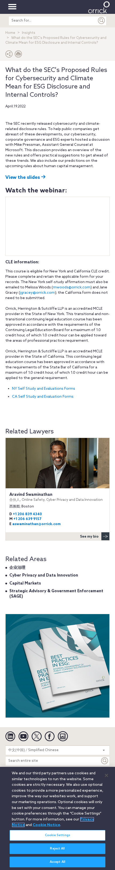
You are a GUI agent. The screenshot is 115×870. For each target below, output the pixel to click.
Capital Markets (25, 583)
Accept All (57, 862)
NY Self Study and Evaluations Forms (43, 388)
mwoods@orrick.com (71, 287)
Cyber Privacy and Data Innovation (43, 575)
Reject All (57, 849)
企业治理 (17, 567)
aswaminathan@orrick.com (36, 524)
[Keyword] (105, 761)
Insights (28, 33)
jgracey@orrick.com (37, 293)
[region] (57, 818)
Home (10, 33)
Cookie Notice (46, 825)
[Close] (106, 775)
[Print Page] (18, 55)
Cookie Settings (57, 835)
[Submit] (101, 21)
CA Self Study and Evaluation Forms (43, 396)
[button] (9, 55)
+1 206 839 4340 (27, 514)
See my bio (89, 537)
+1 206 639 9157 (27, 519)
